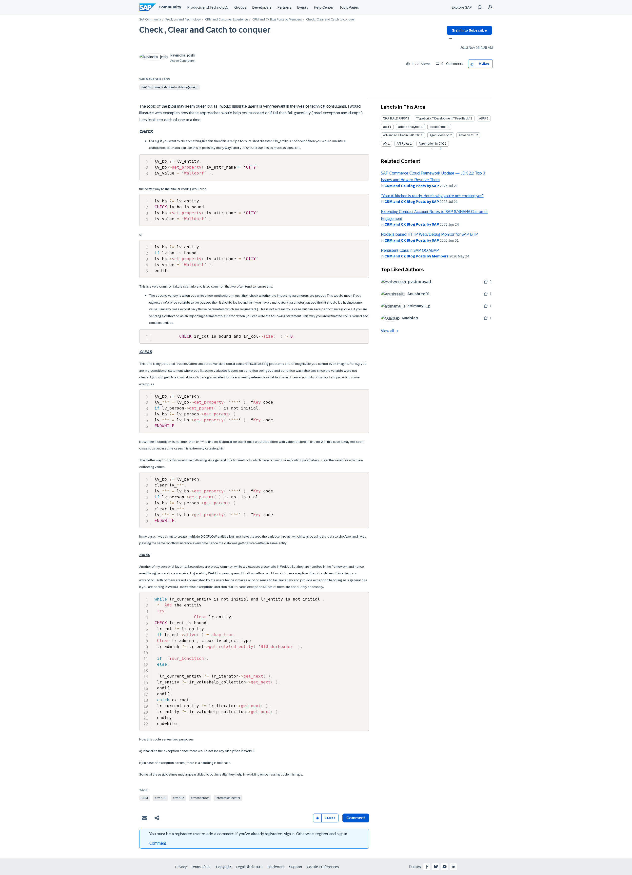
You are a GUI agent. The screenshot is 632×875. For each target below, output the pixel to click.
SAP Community (150, 19)
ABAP (482, 118)
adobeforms (438, 127)
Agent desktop (439, 135)
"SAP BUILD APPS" (395, 118)
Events (302, 7)
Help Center (324, 7)
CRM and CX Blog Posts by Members (277, 19)
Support (295, 867)
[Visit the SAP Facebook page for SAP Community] (427, 867)
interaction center (228, 798)
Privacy (181, 867)
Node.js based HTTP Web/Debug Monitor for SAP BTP (429, 234)
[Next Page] (440, 149)
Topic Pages (349, 7)
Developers (262, 7)
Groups (240, 7)
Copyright (224, 867)
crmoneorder (200, 798)
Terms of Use (201, 867)
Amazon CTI (467, 135)
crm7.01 (160, 798)
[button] (472, 63)
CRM (144, 798)
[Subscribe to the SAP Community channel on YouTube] (445, 867)
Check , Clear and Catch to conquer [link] (330, 19)
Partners (284, 7)
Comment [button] (355, 818)
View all (387, 331)
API (385, 143)
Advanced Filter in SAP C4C (401, 135)
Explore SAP (462, 7)
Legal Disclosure (249, 867)
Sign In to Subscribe (469, 30)
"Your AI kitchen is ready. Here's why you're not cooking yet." (432, 196)
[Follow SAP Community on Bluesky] (436, 867)
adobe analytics (409, 127)
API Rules (403, 143)
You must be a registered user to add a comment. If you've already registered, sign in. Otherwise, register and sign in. (248, 834)
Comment (157, 843)
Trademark (276, 867)
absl (386, 127)
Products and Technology (207, 7)
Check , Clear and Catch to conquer (205, 29)
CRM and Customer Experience (226, 19)
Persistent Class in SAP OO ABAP (410, 250)
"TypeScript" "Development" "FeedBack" (443, 118)
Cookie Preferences (323, 867)
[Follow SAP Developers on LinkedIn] (453, 867)
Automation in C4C (431, 143)
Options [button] (449, 38)
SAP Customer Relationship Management (169, 87)
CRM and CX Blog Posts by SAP (411, 186)
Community (169, 7)
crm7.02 (178, 798)
